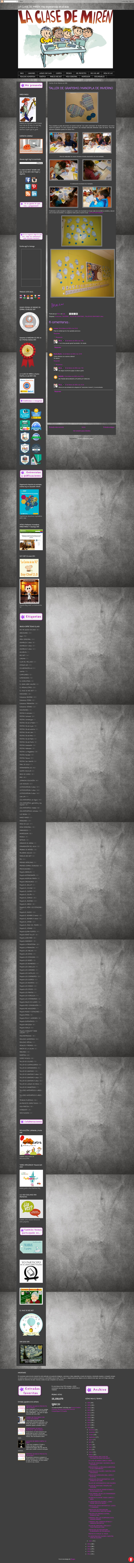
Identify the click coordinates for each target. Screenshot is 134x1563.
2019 (89, 1420)
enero (90, 1541)
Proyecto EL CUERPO (26, 891)
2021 (89, 1415)
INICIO (22, 73)
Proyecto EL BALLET (26, 885)
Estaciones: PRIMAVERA (27, 704)
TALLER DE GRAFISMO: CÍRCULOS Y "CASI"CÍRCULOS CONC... (99, 1526)
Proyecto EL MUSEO (26, 912)
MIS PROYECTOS (81, 73)
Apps (21, 636)
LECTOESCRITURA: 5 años (28, 794)
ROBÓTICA (42, 77)
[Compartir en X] (75, 314)
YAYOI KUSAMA (25, 1113)
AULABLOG (23, 652)
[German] (28, 296)
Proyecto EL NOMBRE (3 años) (29, 916)
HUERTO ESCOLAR (26, 771)
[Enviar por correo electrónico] (70, 314)
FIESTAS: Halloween (26, 749)
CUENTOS (59, 73)
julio (90, 1442)
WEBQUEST (24, 1110)
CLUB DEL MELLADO (26, 662)
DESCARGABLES (99, 77)
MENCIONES (24, 821)
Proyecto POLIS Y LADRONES (29, 1018)
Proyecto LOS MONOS (26, 986)
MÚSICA (22, 837)
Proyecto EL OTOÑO (26, 922)
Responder (57, 333)
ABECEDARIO (24, 633)
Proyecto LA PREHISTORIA (28, 945)
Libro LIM (23, 797)
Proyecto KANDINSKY (26, 941)
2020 (89, 1417)
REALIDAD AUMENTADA (27, 77)
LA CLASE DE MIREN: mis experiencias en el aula (43, 7)
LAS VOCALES (24, 784)
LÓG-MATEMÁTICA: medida (28, 808)
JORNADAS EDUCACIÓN (27, 781)
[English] (21, 296)
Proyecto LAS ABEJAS (27, 951)
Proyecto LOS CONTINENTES (28, 977)
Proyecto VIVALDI (25, 1028)
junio (90, 1444)
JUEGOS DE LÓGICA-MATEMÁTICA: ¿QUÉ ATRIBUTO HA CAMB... (101, 1479)
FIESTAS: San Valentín (27, 762)
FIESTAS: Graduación (26, 745)
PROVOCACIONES (25, 869)
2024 (89, 1407)
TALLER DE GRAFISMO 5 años (94, 316)
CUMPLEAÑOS (24, 675)
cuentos (22, 672)
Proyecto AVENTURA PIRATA (28, 879)
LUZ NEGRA (23, 814)
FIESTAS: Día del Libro (26, 733)
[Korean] (32, 298)
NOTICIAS (23, 840)
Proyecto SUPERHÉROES (27, 1022)
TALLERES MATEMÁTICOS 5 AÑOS (31, 1095)
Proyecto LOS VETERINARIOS (29, 999)
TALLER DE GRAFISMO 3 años (29, 1074)
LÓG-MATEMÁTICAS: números (29, 811)
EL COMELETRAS (25, 681)
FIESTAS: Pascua (25, 758)
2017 (89, 1425)
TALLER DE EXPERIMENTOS (28, 1068)
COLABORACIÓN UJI (26, 668)
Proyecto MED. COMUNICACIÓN (29, 1005)
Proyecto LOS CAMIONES (27, 970)
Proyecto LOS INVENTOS (27, 983)
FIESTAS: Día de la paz (27, 726)
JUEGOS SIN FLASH (45, 73)
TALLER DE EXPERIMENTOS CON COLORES (102, 1483)
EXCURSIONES (24, 710)
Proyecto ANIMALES (26, 872)
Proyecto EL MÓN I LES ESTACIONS (31, 908)
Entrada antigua (108, 427)
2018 (89, 1422)
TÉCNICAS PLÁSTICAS (26, 1100)
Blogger (73, 1559)
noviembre (92, 1432)
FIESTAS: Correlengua (26, 720)
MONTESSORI (86, 77)
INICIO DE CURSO (25, 774)
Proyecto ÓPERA (25, 1015)
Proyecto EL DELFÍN (26, 895)
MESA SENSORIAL (71, 77)
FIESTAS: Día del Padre (27, 739)
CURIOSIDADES (25, 678)
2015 (89, 1544)
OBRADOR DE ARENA (27, 843)
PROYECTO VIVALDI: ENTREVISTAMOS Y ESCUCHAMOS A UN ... (101, 1490)
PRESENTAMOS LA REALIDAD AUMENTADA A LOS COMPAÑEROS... (101, 1467)
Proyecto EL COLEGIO (26, 888)
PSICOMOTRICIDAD (26, 1036)
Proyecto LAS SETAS (26, 954)
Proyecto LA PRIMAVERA (27, 948)
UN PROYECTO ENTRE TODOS (29, 1103)
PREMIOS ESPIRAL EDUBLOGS (29, 866)
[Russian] (21, 298)
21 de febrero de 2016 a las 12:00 (72, 354)
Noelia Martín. (58, 354)
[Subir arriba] (131, 1560)
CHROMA (23, 659)
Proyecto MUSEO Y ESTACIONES (30, 1012)
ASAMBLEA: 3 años (26, 643)
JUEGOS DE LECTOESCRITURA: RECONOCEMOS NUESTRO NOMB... (100, 1510)
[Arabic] (35, 298)
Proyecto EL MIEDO (26, 904)
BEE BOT (23, 656)
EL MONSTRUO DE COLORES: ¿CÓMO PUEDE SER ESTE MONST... (100, 1502)
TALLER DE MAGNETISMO (28, 1087)
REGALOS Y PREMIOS (27, 1046)
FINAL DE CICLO (25, 765)
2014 (89, 1546)
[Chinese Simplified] (39, 298)
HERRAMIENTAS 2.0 (26, 768)
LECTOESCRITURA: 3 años (28, 787)
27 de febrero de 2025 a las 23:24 (74, 384)
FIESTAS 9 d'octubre (26, 713)
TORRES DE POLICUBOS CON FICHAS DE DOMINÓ (35, 1418)
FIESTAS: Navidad (25, 755)
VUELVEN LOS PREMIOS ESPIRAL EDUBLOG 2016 (99, 1514)
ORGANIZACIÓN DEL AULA (28, 847)
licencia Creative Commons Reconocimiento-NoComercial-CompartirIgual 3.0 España (66, 1409)
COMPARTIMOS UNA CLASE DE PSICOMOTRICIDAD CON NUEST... (99, 1457)
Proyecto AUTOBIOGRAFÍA (28, 875)
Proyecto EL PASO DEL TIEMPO (29, 925)
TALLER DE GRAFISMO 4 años (29, 1078)
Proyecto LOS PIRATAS (27, 993)
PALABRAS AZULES (26, 853)
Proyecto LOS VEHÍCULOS (28, 996)
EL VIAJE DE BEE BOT (27, 691)
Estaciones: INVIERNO (62, 316)
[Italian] (35, 296)
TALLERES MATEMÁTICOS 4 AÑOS (31, 1091)
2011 (89, 1554)
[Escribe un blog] (72, 314)
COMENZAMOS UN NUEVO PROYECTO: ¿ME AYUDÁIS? (34, 1429)
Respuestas (59, 337)
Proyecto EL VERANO (26, 928)
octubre (91, 1434)
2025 (89, 1405)
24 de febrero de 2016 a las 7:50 (74, 340)
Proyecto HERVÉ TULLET (27, 935)
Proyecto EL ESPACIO (26, 898)
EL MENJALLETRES (26, 688)
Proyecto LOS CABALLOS (27, 967)
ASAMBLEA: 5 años (26, 649)
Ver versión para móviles (81, 431)
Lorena (56, 328)
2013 (89, 1549)
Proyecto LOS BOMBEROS (28, 964)
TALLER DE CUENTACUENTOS (29, 1065)
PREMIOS (69, 73)
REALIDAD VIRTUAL (26, 1042)
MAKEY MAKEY (24, 818)
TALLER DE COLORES (27, 1062)
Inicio (83, 427)
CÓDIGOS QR (24, 665)
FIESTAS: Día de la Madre (28, 723)
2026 (89, 1402)
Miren (59, 314)
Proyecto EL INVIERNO (26, 901)
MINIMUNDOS (24, 831)
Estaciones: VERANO (26, 707)
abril (90, 1449)
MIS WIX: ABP (95, 73)
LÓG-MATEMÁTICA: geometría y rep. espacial (31, 804)
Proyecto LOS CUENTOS (27, 980)
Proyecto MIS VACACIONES (28, 1009)
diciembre (92, 1429)
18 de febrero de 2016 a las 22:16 (68, 328)
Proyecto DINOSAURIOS (27, 882)
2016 (89, 1427)
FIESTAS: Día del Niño (26, 736)
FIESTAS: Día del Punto (27, 742)
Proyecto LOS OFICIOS (26, 989)
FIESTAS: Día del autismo (27, 729)
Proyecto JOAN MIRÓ (26, 938)
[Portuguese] (24, 298)
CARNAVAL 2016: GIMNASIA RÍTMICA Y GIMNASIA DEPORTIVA (100, 1522)
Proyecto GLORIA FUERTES (28, 932)
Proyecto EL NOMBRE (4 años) (29, 919)
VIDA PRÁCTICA (25, 1107)
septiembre (92, 1437)
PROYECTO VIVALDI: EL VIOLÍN (98, 1534)
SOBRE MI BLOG (25, 1058)
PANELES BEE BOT (56, 77)
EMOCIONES (24, 694)
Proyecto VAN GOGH (26, 1025)
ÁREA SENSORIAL (25, 639)
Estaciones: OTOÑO (26, 700)
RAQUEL (61, 376)
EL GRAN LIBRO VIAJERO (28, 684)
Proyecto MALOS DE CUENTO (29, 1002)
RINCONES (23, 1052)
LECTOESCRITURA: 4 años (28, 790)
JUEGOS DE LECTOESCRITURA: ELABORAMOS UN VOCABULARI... (99, 1530)
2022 (89, 1412)
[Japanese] (28, 298)
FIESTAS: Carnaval (25, 716)
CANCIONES (31, 73)
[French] (24, 296)
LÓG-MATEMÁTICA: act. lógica (29, 800)
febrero (91, 1454)
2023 (89, 1410)
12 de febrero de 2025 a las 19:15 (73, 376)
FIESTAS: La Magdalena (27, 752)
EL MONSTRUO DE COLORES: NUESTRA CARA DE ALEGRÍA (100, 1537)
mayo (90, 1447)
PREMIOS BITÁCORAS (27, 863)
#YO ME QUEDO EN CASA (28, 630)
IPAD (21, 777)
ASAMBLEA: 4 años (26, 646)
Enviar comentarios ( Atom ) (86, 438)
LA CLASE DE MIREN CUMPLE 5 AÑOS (100, 1460)
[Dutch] (39, 296)
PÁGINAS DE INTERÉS (26, 850)
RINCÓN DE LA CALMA (27, 1049)
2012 (89, 1551)
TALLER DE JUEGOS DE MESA (29, 1084)
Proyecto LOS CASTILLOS (27, 973)
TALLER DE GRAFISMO (77, 316)
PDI (21, 859)
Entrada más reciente (56, 427)
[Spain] (32, 296)
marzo (91, 1452)
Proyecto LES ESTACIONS (28, 957)
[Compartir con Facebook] (77, 314)
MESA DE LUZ (108, 73)
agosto (91, 1439)
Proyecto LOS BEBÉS (26, 961)
